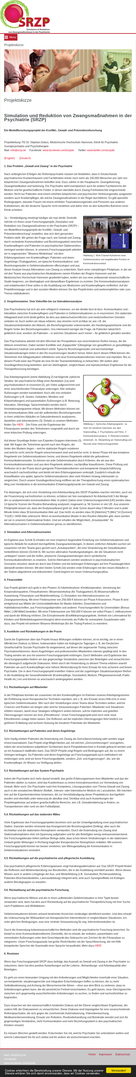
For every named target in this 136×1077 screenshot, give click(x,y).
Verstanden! (118, 1070)
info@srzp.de (18, 150)
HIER (20, 424)
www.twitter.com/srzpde (101, 150)
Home (92, 1054)
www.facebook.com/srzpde (58, 150)
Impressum (105, 1054)
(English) (9, 158)
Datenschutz (122, 1054)
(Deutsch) (25, 158)
